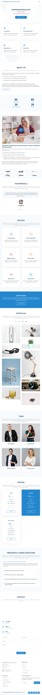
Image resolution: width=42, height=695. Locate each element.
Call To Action (21, 303)
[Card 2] (10, 352)
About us (24, 666)
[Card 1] (30, 387)
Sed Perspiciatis (30, 238)
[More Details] (12, 335)
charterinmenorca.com (11, 1)
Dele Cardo (11, 278)
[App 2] (30, 345)
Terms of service (26, 670)
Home (24, 664)
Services (24, 668)
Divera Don (31, 278)
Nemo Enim (26, 48)
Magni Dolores (7, 48)
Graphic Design (5, 686)
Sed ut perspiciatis (27, 31)
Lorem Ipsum (7, 31)
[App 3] (10, 373)
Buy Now (11, 511)
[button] (18, 209)
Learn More (6, 89)
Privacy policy (25, 672)
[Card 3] (10, 395)
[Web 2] (30, 365)
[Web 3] (30, 332)
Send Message (21, 653)
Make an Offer (21, 17)
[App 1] (10, 335)
